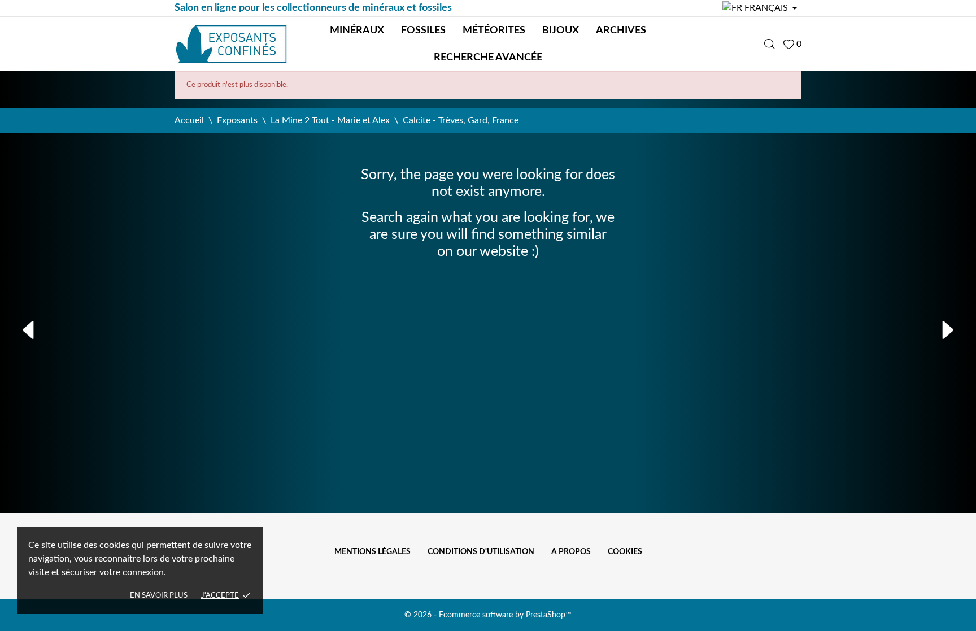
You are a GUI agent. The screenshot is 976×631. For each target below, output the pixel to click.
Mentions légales (372, 552)
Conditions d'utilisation (481, 552)
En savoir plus (159, 595)
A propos (571, 552)
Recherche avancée (488, 58)
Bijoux (560, 30)
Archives (621, 30)
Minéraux (357, 30)
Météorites (494, 30)
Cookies (625, 552)
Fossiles (423, 30)
